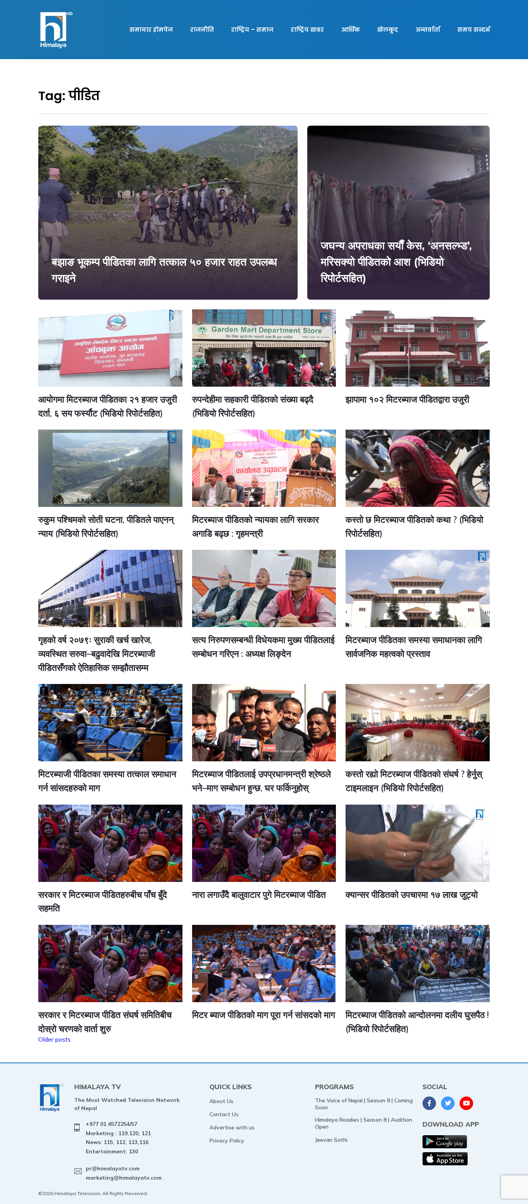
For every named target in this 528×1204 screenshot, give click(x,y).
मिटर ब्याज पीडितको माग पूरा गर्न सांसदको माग (263, 1014)
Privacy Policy (226, 1140)
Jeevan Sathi (331, 1139)
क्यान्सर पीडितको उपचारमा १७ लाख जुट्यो (412, 894)
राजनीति (202, 30)
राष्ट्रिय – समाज (252, 30)
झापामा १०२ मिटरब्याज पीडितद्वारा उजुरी (407, 399)
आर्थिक (350, 30)
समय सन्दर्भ (473, 30)
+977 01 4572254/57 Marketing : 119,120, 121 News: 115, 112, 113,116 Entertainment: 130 (118, 1137)
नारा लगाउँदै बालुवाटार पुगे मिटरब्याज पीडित (259, 894)
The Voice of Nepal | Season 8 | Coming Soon (364, 1104)
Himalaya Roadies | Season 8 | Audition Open (363, 1123)
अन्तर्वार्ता (428, 30)
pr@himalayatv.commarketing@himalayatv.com (124, 1173)
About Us (221, 1101)
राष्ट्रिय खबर (307, 30)
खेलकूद (387, 30)
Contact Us (223, 1114)
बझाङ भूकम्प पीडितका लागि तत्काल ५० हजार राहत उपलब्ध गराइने (164, 270)
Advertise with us (232, 1127)
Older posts (54, 1039)
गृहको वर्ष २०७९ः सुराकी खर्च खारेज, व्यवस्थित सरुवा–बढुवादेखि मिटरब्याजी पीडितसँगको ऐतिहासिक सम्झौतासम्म (96, 653)
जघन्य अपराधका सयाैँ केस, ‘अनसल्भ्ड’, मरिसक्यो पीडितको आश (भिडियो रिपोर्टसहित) (396, 262)
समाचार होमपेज (151, 30)
